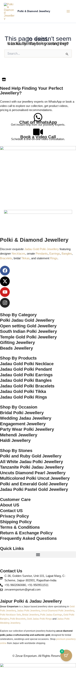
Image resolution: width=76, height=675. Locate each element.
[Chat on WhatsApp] (38, 117)
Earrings (54, 253)
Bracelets (6, 258)
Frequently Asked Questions (28, 538)
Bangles (67, 253)
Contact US (11, 510)
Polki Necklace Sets (10, 614)
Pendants (42, 253)
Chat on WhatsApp (38, 122)
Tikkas (25, 258)
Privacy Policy (14, 516)
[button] (38, 554)
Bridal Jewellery (30, 614)
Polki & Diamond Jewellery (34, 11)
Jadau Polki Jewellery (28, 610)
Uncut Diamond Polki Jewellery (57, 610)
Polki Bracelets (18, 618)
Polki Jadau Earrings (51, 614)
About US (9, 505)
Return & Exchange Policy (26, 532)
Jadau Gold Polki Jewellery (41, 249)
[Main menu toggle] (68, 11)
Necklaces (18, 253)
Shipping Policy (16, 521)
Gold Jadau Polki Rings (39, 618)
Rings (53, 258)
